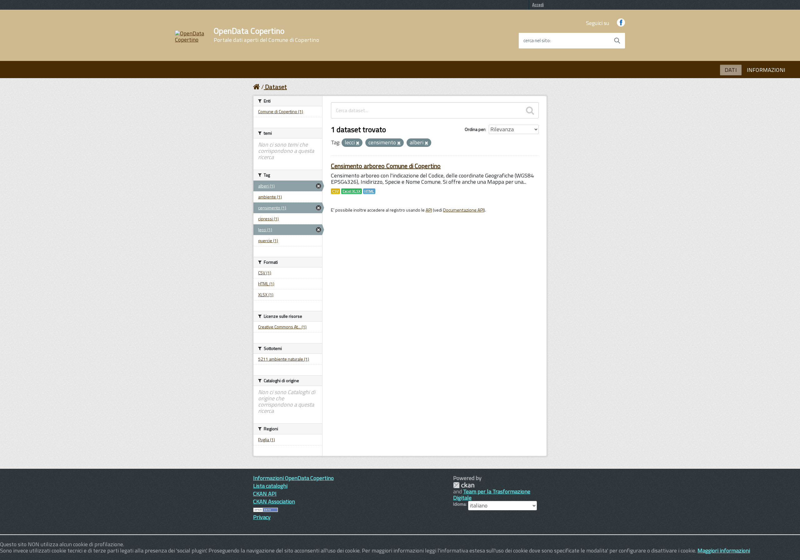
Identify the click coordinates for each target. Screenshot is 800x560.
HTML (369, 191)
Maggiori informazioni (724, 550)
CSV (335, 191)
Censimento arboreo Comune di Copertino (386, 166)
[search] (530, 110)
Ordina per (475, 129)
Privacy (262, 517)
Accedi (538, 5)
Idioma (459, 504)
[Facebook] (621, 23)
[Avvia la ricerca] (617, 40)
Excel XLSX (351, 191)
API (429, 210)
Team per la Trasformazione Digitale (491, 494)
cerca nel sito (536, 41)
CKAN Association (274, 501)
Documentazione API (463, 210)
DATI (731, 70)
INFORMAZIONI (766, 70)
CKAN (463, 485)
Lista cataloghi (270, 486)
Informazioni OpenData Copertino (293, 478)
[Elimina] (357, 143)
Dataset (276, 87)
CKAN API (265, 493)
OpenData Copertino (266, 35)
